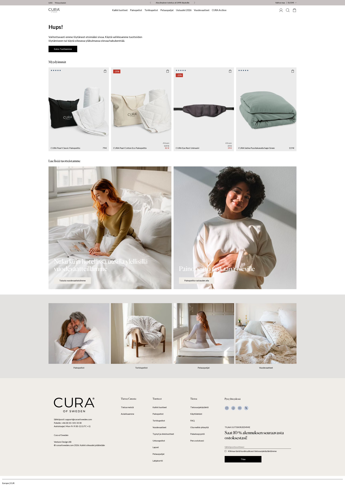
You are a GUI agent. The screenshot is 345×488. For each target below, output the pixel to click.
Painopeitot (136, 10)
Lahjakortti (158, 461)
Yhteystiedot (60, 3)
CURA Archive (219, 10)
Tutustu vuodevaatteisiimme (72, 280)
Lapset (156, 447)
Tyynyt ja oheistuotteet (163, 434)
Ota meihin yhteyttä (199, 427)
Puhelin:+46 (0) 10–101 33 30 (68, 423)
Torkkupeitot (151, 10)
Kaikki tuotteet (120, 10)
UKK (51, 3)
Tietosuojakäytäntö (199, 407)
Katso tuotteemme (63, 49)
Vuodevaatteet (201, 10)
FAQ (192, 421)
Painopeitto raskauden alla (196, 280)
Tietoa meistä (127, 407)
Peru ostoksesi (197, 441)
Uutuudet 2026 (184, 10)
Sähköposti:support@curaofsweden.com (73, 419)
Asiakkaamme (127, 414)
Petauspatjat (167, 10)
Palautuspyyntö (197, 434)
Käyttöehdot (196, 414)
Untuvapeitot (159, 441)
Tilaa (243, 459)
